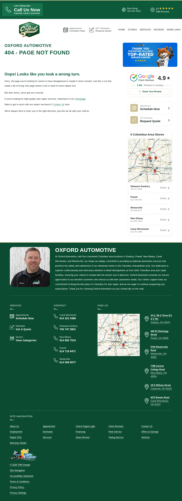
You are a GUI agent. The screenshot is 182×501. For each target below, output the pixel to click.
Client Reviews (115, 426)
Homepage (80, 98)
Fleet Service (115, 431)
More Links (174, 29)
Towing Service (116, 437)
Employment (16, 431)
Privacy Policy (17, 487)
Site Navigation (17, 470)
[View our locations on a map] (119, 335)
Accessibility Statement (21, 476)
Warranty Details (18, 443)
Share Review (83, 437)
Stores (132, 29)
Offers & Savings (149, 431)
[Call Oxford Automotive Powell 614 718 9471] (72, 350)
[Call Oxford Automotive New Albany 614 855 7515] (72, 339)
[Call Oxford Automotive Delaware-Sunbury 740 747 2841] (72, 328)
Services (145, 29)
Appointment (49, 426)
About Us (14, 426)
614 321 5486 (136, 232)
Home (121, 29)
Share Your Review (151, 91)
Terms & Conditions (19, 481)
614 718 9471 (136, 200)
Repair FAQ (15, 437)
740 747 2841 (136, 189)
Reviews (159, 29)
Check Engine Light (85, 426)
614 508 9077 (136, 210)
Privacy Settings (18, 492)
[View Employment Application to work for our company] (131, 9)
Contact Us (58, 104)
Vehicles (145, 437)
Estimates (48, 431)
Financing (80, 431)
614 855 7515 (136, 221)
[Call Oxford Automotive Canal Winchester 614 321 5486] (72, 317)
